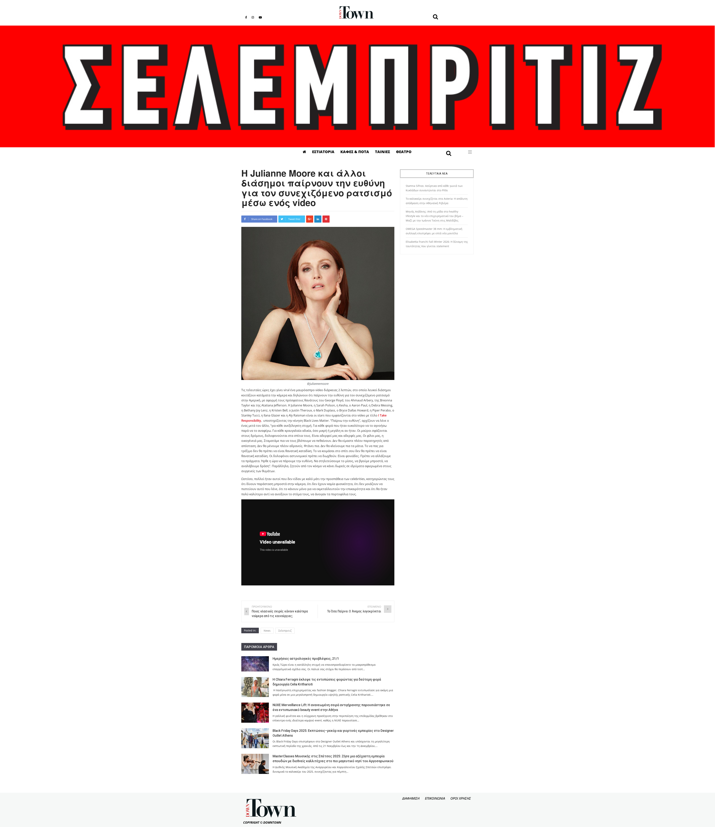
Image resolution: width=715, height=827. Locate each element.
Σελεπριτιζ (285, 630)
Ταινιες (382, 151)
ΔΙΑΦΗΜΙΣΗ (411, 798)
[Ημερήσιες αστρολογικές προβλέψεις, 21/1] (255, 663)
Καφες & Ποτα (354, 151)
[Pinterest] (326, 219)
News (267, 630)
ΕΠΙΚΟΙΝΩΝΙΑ (435, 798)
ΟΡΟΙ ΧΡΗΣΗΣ (460, 798)
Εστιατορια (323, 151)
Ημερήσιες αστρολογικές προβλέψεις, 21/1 (306, 658)
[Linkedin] (317, 219)
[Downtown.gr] (356, 13)
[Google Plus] (309, 219)
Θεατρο (403, 151)
